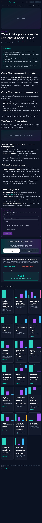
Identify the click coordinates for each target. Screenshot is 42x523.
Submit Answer (7, 233)
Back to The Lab (6, 468)
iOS (33, 1)
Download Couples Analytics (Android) (30, 250)
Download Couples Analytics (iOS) (12, 250)
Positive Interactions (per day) (9, 266)
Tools (17, 1)
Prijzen (22, 1)
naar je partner (11, 194)
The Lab (2, 5)
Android (38, 1)
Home (6, 1)
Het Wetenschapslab (12, 2)
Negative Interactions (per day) (27, 266)
